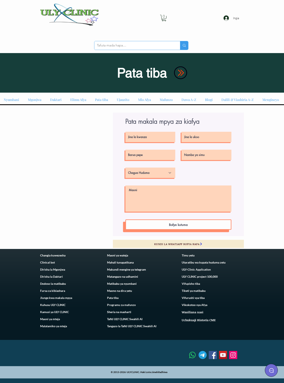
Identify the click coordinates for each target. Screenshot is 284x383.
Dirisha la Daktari (51, 276)
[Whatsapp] (192, 355)
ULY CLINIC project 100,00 (199, 276)
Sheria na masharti (119, 312)
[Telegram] (203, 355)
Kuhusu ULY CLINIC (52, 305)
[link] (164, 18)
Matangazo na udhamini (122, 276)
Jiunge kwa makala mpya (56, 298)
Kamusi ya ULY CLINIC (54, 312)
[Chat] (271, 370)
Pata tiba (113, 298)
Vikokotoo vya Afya (194, 305)
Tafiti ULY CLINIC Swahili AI (124, 319)
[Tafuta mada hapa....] (184, 45)
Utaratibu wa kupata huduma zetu (204, 262)
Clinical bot (47, 262)
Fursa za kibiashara (52, 290)
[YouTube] (223, 355)
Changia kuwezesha (52, 255)
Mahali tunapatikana (120, 262)
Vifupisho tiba (191, 283)
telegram (140, 269)
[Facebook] (213, 355)
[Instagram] (233, 355)
